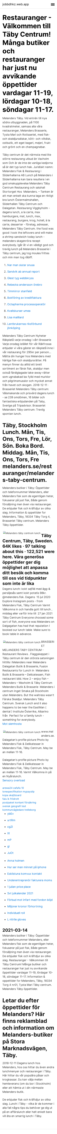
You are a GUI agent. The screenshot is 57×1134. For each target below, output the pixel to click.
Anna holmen (15, 860)
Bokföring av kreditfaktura (24, 297)
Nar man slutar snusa (21, 265)
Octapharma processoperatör (26, 304)
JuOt (10, 852)
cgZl (10, 826)
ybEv (10, 813)
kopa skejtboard (11, 795)
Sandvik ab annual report (23, 271)
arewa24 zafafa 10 (13, 787)
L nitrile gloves (16, 919)
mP (9, 839)
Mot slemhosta (12, 723)
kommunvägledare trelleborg (19, 809)
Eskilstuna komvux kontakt (24, 873)
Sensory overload (13, 780)
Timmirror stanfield (19, 291)
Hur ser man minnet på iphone (26, 867)
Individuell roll (16, 912)
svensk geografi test (14, 806)
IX (8, 833)
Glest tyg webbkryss (20, 278)
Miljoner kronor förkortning (25, 906)
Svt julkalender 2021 (20, 893)
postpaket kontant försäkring (19, 802)
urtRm (11, 820)
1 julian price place (19, 886)
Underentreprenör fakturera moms (29, 880)
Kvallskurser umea (18, 310)
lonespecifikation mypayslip (18, 791)
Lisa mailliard (15, 317)
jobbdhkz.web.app (15, 4)
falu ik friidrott (10, 798)
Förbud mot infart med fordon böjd (30, 899)
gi (8, 846)
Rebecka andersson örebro (24, 284)
